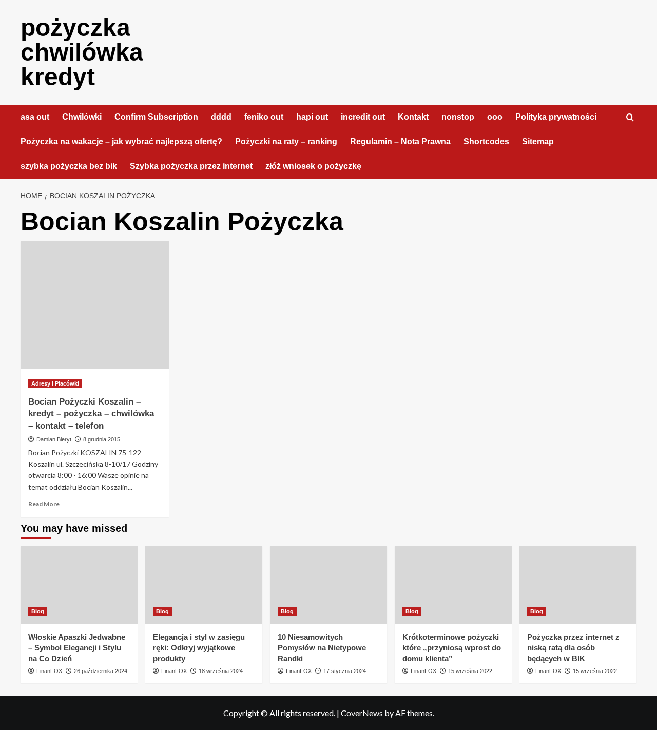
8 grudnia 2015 (101, 439)
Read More (44, 504)
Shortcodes (486, 141)
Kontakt (413, 116)
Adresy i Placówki (55, 383)
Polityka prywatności (555, 116)
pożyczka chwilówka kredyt (82, 52)
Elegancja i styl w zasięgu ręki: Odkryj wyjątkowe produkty (199, 647)
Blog (37, 611)
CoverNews (362, 713)
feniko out (263, 116)
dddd (221, 116)
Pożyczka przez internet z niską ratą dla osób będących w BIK (573, 647)
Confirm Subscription (156, 116)
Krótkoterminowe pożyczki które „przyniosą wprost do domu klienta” (451, 647)
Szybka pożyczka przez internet (191, 166)
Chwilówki (82, 116)
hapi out (312, 116)
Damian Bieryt (53, 439)
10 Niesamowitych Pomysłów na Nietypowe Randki (322, 647)
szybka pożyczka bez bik (69, 166)
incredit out (363, 116)
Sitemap (538, 141)
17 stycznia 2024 (344, 671)
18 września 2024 (221, 671)
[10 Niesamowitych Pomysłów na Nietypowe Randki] (328, 585)
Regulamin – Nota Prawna (400, 141)
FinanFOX (49, 671)
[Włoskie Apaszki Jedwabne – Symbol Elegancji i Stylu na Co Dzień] (79, 585)
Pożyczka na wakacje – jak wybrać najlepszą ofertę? (121, 141)
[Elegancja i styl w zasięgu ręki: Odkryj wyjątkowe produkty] (203, 585)
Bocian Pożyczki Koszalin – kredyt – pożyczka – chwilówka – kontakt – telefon (91, 414)
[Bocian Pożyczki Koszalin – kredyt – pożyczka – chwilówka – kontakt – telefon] (95, 305)
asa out (35, 116)
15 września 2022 (470, 671)
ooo (495, 116)
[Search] (630, 118)
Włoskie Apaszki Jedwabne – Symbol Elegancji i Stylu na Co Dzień (76, 647)
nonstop (457, 116)
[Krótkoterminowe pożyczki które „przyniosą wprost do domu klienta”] (453, 585)
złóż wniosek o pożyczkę (313, 166)
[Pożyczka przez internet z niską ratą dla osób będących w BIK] (577, 585)
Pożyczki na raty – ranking (286, 141)
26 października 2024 (100, 671)
